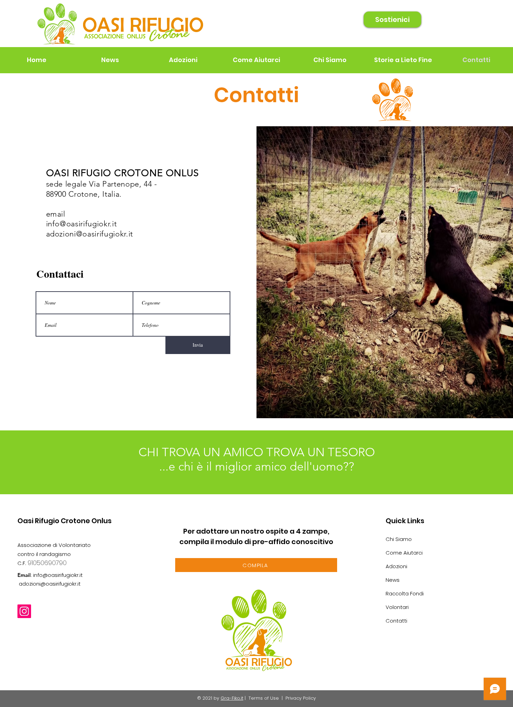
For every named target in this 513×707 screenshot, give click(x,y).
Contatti (396, 620)
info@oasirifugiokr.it (81, 223)
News (393, 580)
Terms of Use (263, 698)
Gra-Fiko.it (232, 698)
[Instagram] (24, 611)
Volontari (397, 607)
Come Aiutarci (404, 552)
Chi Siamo (399, 539)
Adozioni (396, 566)
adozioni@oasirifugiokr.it (89, 234)
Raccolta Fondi (405, 593)
